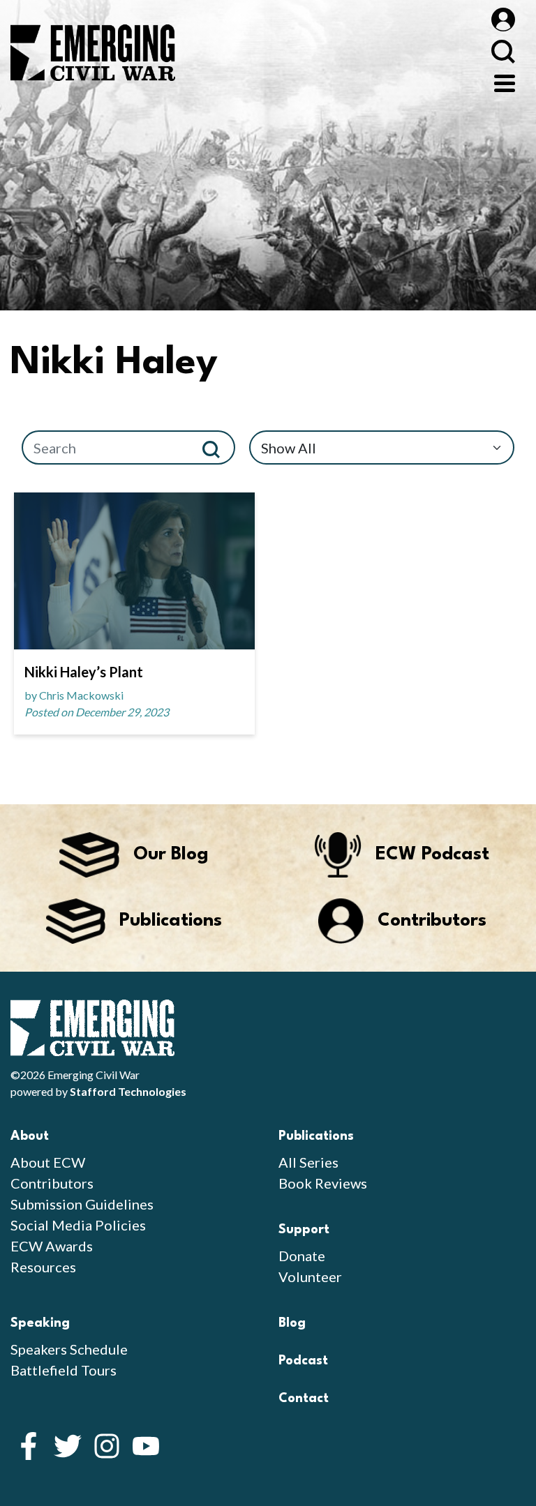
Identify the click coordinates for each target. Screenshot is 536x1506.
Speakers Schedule (69, 1349)
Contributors (52, 1183)
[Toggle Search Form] (503, 51)
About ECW (47, 1162)
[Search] (216, 447)
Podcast (303, 1361)
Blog (292, 1323)
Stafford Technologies (128, 1091)
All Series (308, 1162)
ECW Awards (51, 1245)
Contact (303, 1398)
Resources (43, 1266)
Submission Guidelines (82, 1204)
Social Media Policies (78, 1225)
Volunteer (310, 1276)
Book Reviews (322, 1183)
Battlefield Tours (63, 1370)
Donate (301, 1255)
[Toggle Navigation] (505, 81)
